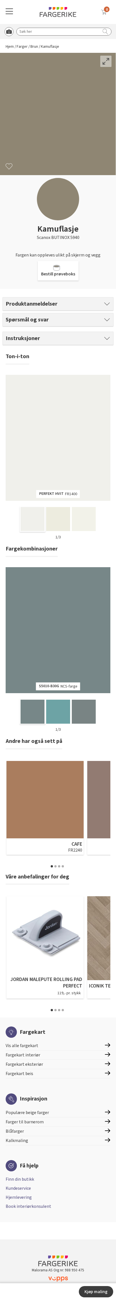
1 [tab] (52, 866)
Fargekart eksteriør (24, 1064)
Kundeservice (18, 1188)
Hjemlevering (19, 1197)
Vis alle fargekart (22, 1046)
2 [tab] (55, 866)
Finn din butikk (20, 1179)
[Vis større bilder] (105, 61)
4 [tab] (63, 866)
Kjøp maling (96, 1292)
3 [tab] (59, 866)
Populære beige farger (27, 1113)
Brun (34, 46)
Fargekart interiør (23, 1055)
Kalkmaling (17, 1140)
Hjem (10, 46)
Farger (22, 46)
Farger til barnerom (25, 1122)
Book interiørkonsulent (28, 1206)
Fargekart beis (19, 1074)
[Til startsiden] (58, 12)
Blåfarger (15, 1131)
